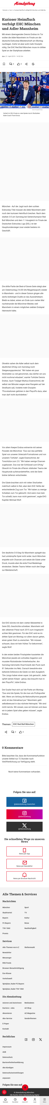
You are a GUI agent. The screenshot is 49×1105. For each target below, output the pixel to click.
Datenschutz (8, 1057)
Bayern (5, 918)
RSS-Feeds (7, 963)
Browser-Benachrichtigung (13, 968)
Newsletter (7, 953)
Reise (26, 923)
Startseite (5, 10)
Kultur (26, 918)
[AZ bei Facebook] (26, 1039)
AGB (4, 1052)
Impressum (7, 1047)
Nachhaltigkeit (30, 928)
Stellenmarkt (29, 947)
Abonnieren (7, 1013)
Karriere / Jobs (8, 1008)
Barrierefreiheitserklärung (13, 1062)
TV (25, 913)
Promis (5, 933)
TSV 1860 (6, 928)
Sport (10, 10)
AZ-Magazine (29, 1013)
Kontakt (6, 1029)
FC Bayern (7, 923)
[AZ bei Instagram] (33, 1039)
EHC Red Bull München (23, 724)
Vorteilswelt (7, 979)
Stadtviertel (7, 913)
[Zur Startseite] (24, 6)
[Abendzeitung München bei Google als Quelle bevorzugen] (33, 64)
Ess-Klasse (7, 973)
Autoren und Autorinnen (12, 1003)
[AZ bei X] (40, 1039)
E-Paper (6, 1024)
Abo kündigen (8, 1068)
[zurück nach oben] (25, 1088)
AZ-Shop (27, 1008)
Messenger (7, 958)
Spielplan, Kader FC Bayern (13, 984)
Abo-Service (7, 1018)
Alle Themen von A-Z (11, 947)
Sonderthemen (30, 1018)
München (6, 907)
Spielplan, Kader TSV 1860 (13, 989)
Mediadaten (29, 1003)
